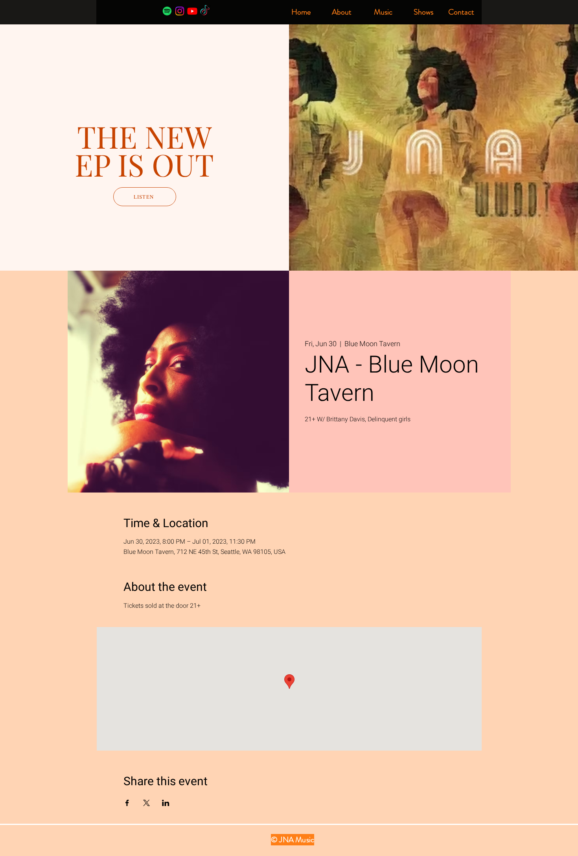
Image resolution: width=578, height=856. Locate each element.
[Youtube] (192, 11)
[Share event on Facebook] (127, 803)
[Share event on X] (146, 803)
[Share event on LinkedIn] (165, 803)
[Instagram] (180, 11)
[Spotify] (167, 11)
